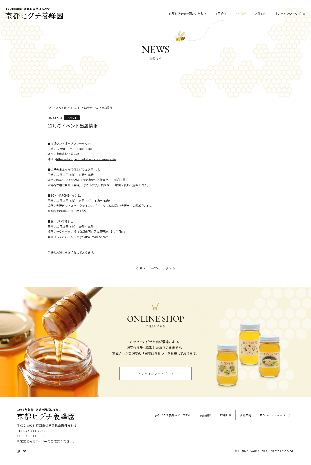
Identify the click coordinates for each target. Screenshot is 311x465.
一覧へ (155, 268)
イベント (71, 118)
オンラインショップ (152, 374)
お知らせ (240, 13)
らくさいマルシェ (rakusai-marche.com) (82, 237)
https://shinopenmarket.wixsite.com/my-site (86, 159)
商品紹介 (220, 13)
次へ (168, 268)
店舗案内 (260, 13)
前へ (142, 268)
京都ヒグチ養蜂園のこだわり (187, 13)
